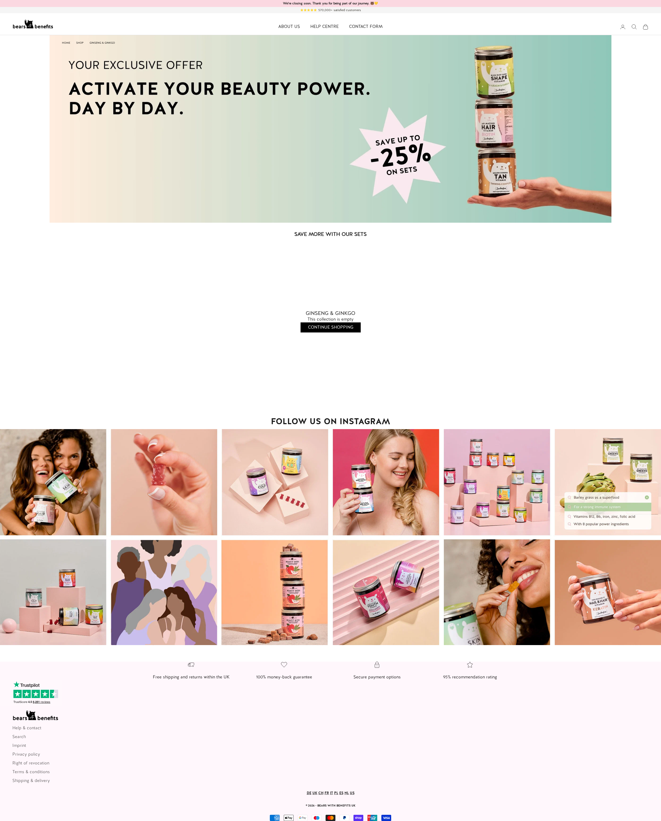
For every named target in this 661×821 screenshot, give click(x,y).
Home (66, 42)
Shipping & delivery (31, 780)
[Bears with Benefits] (330, 537)
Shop (80, 42)
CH (321, 793)
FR (327, 793)
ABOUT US (289, 26)
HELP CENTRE (324, 26)
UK (314, 793)
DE (309, 793)
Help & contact (26, 728)
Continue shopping (330, 327)
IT (331, 793)
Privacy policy (26, 754)
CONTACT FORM (366, 26)
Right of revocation (30, 763)
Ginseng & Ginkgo (102, 42)
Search (19, 736)
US (352, 793)
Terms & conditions (31, 771)
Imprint (19, 745)
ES (341, 793)
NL (346, 793)
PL (336, 793)
